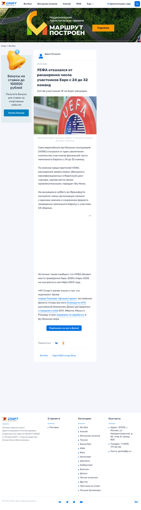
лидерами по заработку (70, 314)
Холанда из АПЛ (76, 302)
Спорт (4, 46)
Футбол (28, 3)
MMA (78, 3)
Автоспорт (85, 456)
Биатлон (84, 469)
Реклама (54, 427)
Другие (84, 481)
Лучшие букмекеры (90, 490)
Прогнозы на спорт (90, 486)
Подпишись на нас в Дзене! (64, 328)
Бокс (82, 452)
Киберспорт (86, 465)
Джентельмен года (120, 3)
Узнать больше (16, 113)
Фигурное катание (47, 3)
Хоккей (67, 3)
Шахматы (85, 461)
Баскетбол (85, 444)
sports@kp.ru (124, 451)
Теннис (84, 440)
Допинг (84, 473)
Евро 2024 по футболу (64, 355)
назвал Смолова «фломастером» (57, 298)
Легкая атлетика (89, 477)
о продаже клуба (48, 310)
